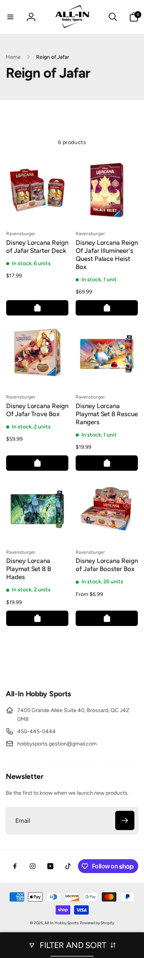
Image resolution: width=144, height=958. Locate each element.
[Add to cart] (37, 307)
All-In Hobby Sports (62, 922)
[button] (10, 16)
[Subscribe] (124, 820)
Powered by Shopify (97, 922)
